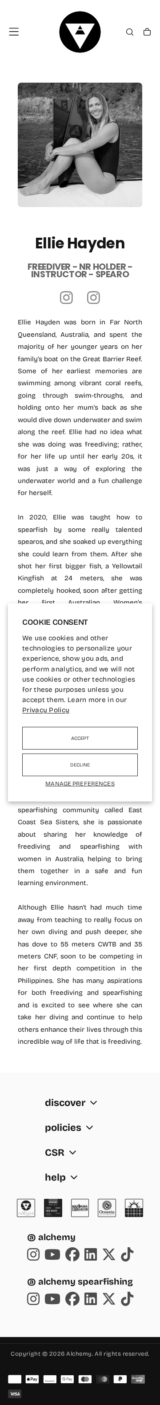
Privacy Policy (45, 710)
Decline (80, 765)
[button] (14, 31)
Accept (80, 738)
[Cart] (147, 33)
